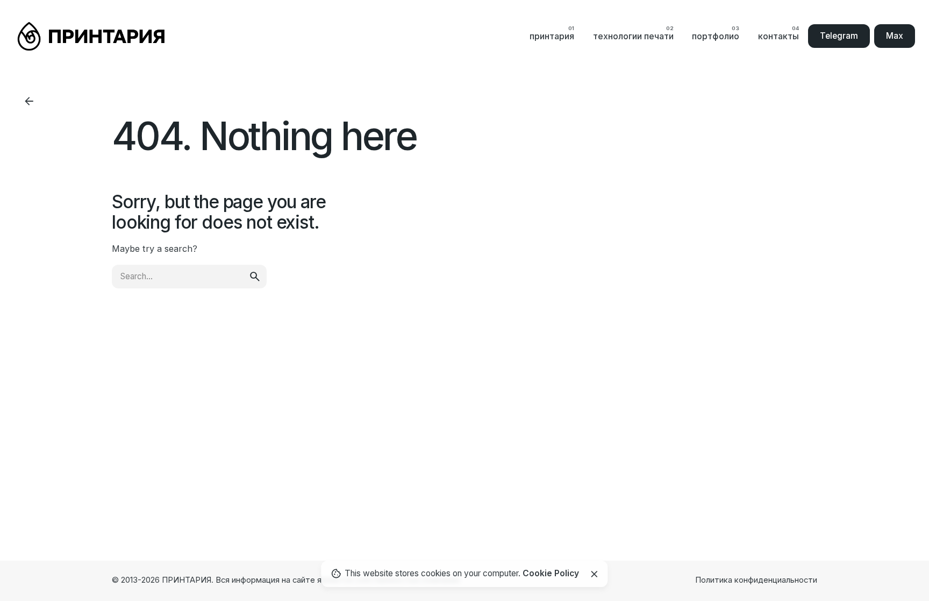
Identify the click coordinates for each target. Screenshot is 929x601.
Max (894, 36)
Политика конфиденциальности (756, 580)
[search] (255, 276)
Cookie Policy (551, 573)
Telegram (839, 36)
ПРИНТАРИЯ (186, 580)
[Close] (594, 574)
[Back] (29, 101)
